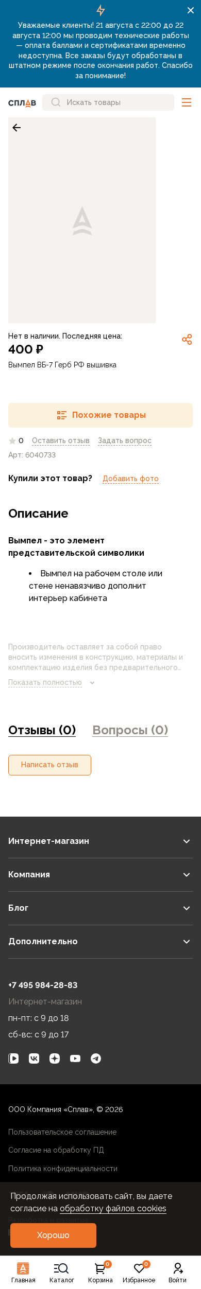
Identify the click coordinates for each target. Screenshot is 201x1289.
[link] (16, 127)
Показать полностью (45, 682)
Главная (23, 1280)
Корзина (100, 1273)
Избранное (139, 1273)
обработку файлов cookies (113, 1208)
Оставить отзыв (61, 440)
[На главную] (22, 102)
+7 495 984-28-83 (42, 985)
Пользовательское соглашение (62, 1132)
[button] (186, 102)
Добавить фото (131, 478)
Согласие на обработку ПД (56, 1150)
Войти (178, 1280)
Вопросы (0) (130, 729)
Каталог (61, 1280)
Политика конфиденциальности (63, 1168)
